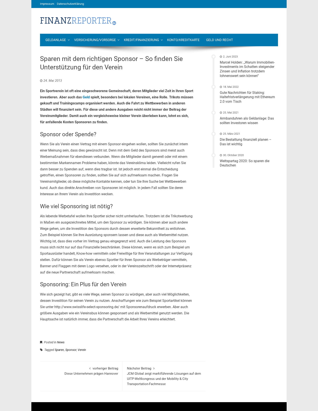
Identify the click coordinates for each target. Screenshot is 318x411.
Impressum (47, 3)
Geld (86, 97)
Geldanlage (55, 40)
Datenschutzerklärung (70, 3)
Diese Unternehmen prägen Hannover (91, 371)
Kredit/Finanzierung (141, 40)
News (60, 342)
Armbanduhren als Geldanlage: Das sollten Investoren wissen (247, 120)
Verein (82, 350)
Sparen (59, 350)
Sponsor (70, 350)
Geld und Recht (219, 40)
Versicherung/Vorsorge (95, 40)
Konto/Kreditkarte (183, 40)
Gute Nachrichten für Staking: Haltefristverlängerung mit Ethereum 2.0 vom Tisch (247, 97)
